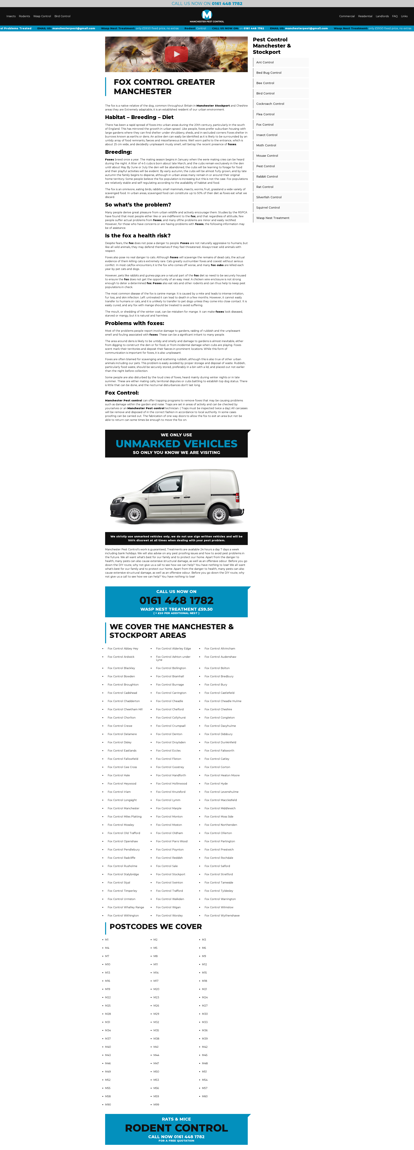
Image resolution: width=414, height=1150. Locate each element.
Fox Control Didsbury (219, 734)
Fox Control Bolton (217, 668)
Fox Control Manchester (123, 808)
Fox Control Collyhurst (171, 717)
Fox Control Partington (220, 841)
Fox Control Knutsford (170, 791)
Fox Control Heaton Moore (222, 775)
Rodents (24, 16)
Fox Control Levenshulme (222, 791)
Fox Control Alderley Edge (173, 648)
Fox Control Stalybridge (123, 874)
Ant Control (265, 62)
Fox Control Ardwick (121, 656)
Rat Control (264, 187)
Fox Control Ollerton (218, 833)
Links (404, 16)
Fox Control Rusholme (122, 866)
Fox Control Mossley (121, 824)
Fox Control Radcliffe (121, 857)
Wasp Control (42, 16)
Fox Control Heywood (122, 783)
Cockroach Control (270, 103)
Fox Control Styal (119, 882)
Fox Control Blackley (121, 668)
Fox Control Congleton (220, 717)
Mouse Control (267, 155)
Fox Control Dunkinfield (220, 742)
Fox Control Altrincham (220, 648)
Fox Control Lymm (168, 800)
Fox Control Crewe (120, 725)
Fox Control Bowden (121, 676)
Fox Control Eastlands (122, 750)
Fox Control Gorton (217, 767)
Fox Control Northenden (221, 824)
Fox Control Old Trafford (124, 833)
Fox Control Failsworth (219, 750)
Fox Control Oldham (169, 833)
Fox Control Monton (169, 816)
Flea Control (265, 114)
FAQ (395, 16)
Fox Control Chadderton (124, 701)
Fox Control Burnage (170, 684)
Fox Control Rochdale (219, 857)
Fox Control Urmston (121, 899)
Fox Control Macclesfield (221, 800)
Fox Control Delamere (122, 734)
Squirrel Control (268, 207)
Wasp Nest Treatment (272, 218)
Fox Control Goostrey (170, 767)
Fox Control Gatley (217, 758)
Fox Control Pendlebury (124, 849)
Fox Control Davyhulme (220, 725)
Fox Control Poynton (170, 849)
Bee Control (265, 83)
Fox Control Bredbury (219, 676)
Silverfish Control (269, 197)
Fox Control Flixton (168, 758)
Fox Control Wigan (168, 907)
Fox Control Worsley (169, 915)
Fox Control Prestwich (219, 849)
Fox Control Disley (119, 742)
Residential (365, 16)
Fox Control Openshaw (123, 841)
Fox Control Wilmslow (219, 907)
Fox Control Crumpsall (171, 725)
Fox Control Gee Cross (122, 767)
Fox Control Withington (123, 915)
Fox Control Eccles (168, 750)
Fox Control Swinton (169, 882)
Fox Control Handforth (171, 775)
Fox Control (264, 124)
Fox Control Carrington (171, 692)
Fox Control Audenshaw (220, 656)
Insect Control (266, 135)
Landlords (382, 16)
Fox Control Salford (217, 866)
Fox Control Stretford (219, 874)
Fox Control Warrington (220, 899)
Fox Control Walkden (170, 899)
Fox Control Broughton (123, 684)
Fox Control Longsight (122, 800)
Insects (11, 16)
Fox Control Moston (169, 824)
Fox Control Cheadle (169, 701)
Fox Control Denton (169, 734)
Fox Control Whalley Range (126, 907)
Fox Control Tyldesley (219, 890)
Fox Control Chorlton (122, 717)
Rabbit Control (267, 176)
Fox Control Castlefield (219, 692)
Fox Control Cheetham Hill (125, 709)
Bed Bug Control (268, 72)
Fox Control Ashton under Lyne (173, 658)
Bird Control (62, 16)
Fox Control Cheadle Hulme (223, 701)
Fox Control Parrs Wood (172, 841)
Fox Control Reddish (169, 857)
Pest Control (265, 166)
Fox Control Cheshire (218, 709)
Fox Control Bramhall (170, 676)
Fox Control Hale (119, 775)
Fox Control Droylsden (171, 742)
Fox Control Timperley (122, 890)
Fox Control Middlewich (220, 808)
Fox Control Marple (168, 808)
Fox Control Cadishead (122, 692)
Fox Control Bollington (171, 668)
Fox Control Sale (167, 866)
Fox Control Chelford (170, 709)
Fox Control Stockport (170, 874)
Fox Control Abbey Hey (123, 648)
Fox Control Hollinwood (171, 783)
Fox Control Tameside (219, 882)
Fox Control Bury (216, 684)
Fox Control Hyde (216, 783)
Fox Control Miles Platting (125, 816)
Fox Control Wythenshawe (222, 915)
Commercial (347, 16)
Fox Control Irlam (119, 791)
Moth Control (266, 145)
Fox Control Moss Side (219, 816)
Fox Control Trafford (169, 890)
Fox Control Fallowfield (123, 758)
